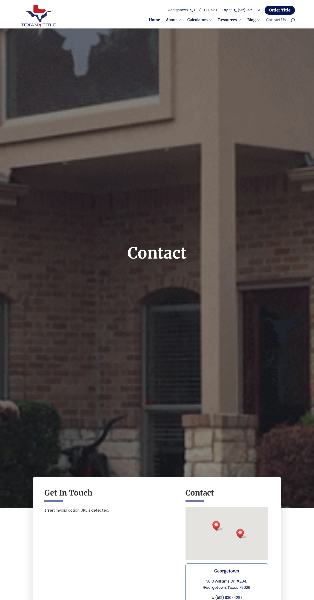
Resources (227, 20)
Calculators (197, 20)
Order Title (279, 10)
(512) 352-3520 (249, 10)
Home (154, 20)
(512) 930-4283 (206, 10)
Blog (251, 20)
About (171, 20)
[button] (217, 526)
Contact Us (276, 20)
